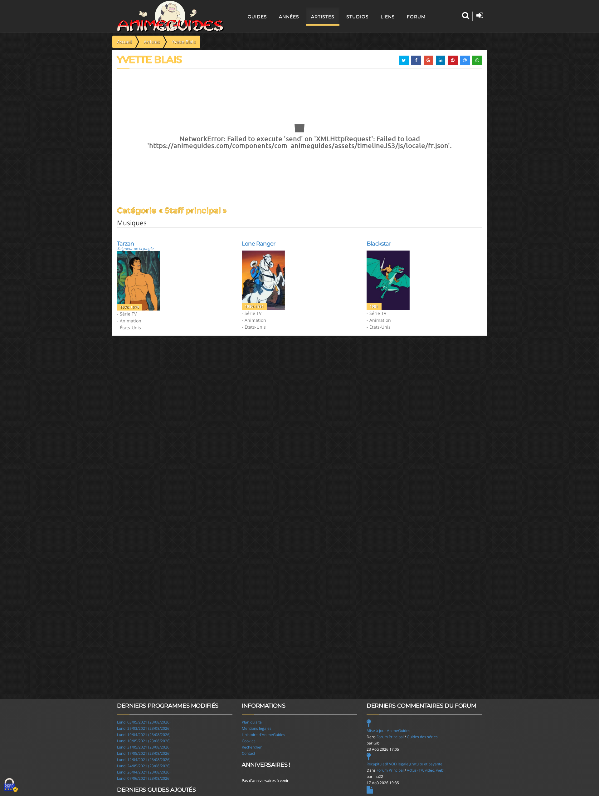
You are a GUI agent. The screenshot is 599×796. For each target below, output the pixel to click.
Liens (388, 16)
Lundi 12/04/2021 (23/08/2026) (144, 759)
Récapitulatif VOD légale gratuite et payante (404, 764)
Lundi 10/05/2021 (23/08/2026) (144, 741)
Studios (357, 16)
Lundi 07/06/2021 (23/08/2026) (144, 778)
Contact (248, 753)
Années (289, 16)
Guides (257, 16)
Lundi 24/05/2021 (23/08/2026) (144, 766)
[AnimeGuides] (170, 16)
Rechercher (252, 747)
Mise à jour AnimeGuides (388, 730)
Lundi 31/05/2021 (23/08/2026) (144, 747)
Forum (416, 16)
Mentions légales (256, 728)
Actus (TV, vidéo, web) (426, 770)
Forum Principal (390, 736)
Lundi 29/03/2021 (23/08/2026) (144, 728)
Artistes (322, 16)
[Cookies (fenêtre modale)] (11, 785)
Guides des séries (422, 736)
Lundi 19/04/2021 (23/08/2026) (144, 734)
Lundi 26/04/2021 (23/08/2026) (144, 772)
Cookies (249, 741)
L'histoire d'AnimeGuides (263, 734)
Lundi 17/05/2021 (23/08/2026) (144, 753)
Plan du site (252, 722)
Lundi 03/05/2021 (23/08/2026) (144, 722)
